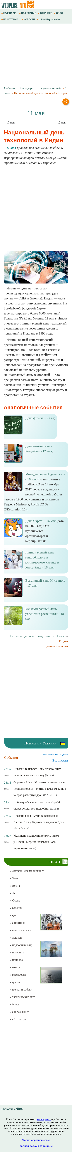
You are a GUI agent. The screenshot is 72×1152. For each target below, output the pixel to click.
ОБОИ (59, 13)
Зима (14, 878)
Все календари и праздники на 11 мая (37, 636)
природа (17, 959)
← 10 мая (9, 122)
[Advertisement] (36, 55)
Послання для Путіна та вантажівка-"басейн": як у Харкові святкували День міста (38, 822)
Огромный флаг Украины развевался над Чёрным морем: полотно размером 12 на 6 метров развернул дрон (39, 789)
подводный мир (21, 945)
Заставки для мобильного (27, 870)
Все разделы (60, 760)
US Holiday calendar (49, 19)
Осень (15, 900)
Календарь (26, 88)
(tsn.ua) (49, 775)
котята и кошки (21, 930)
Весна (15, 885)
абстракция (18, 1019)
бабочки (17, 907)
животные (18, 922)
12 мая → (63, 122)
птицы (15, 967)
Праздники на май (49, 88)
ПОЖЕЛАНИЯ (29, 13)
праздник (17, 952)
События (9, 88)
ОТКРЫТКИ (46, 13)
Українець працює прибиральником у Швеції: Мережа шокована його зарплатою (36, 842)
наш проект (44, 1119)
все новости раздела (55, 754)
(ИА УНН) (50, 795)
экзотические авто (23, 996)
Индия (63, 641)
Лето (14, 893)
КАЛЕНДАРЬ (10, 13)
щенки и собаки (21, 989)
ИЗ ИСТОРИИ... (11, 19)
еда (13, 915)
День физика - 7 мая (39, 418)
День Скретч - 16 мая (40, 521)
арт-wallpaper (20, 1011)
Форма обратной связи (36, 1139)
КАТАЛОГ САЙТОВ (13, 1109)
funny (15, 1004)
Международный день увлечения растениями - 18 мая (44, 614)
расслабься (18, 974)
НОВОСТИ (29, 19)
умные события (57, 646)
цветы (15, 982)
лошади (16, 937)
